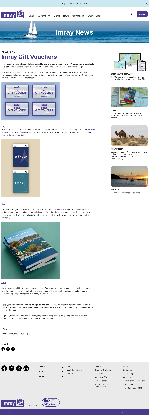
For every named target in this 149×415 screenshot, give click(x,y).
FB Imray (115, 110)
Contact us (127, 370)
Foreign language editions (133, 381)
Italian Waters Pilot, (58, 209)
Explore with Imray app (122, 74)
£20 (3, 127)
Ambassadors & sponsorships (101, 385)
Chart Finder (93, 16)
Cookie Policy (130, 412)
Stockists (126, 377)
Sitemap (146, 412)
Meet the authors (74, 370)
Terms (140, 412)
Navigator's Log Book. (15, 135)
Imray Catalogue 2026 (132, 388)
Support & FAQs (101, 377)
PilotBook (14, 333)
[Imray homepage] (12, 14)
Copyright (123, 412)
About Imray (127, 373)
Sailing (24, 333)
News (66, 16)
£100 (3, 283)
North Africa (117, 149)
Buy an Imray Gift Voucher (75, 3)
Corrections (78, 16)
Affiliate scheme (102, 381)
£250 (3, 299)
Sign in (142, 14)
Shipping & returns (103, 370)
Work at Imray (73, 373)
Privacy (136, 412)
